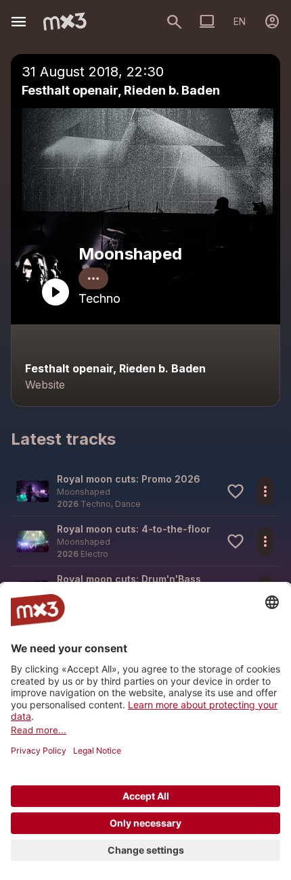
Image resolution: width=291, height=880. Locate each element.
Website (45, 384)
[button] (145, 491)
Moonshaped (130, 254)
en (239, 21)
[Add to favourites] (235, 491)
